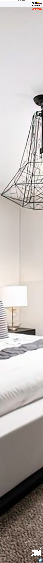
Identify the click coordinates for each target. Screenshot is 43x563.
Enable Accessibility (21, 0)
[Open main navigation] (1, 4)
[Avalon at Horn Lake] (36, 2)
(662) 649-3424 (37, 9)
